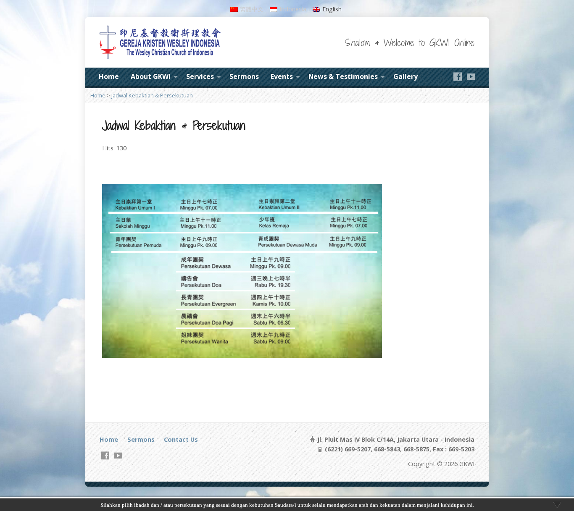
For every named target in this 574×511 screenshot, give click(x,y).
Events (282, 76)
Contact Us (181, 439)
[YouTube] (471, 76)
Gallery (405, 76)
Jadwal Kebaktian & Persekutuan (152, 95)
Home (109, 76)
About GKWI (151, 76)
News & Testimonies (343, 76)
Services (200, 76)
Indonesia (292, 9)
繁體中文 (251, 9)
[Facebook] (457, 76)
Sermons (244, 76)
